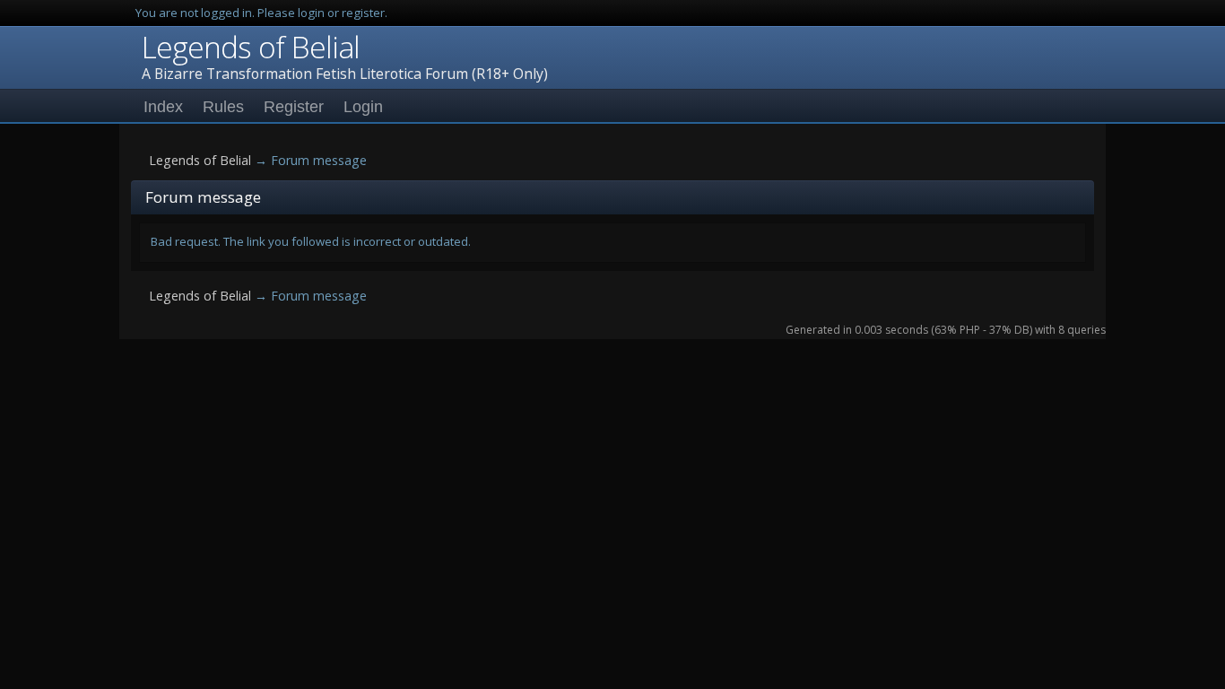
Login (363, 107)
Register (294, 107)
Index (163, 107)
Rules (223, 107)
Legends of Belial (251, 46)
